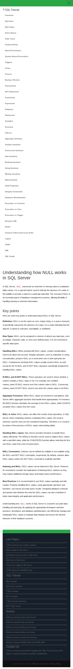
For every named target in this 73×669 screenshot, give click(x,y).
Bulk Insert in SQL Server (15, 560)
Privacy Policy (55, 664)
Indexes (8, 133)
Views (7, 68)
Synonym (9, 127)
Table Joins (10, 39)
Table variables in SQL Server (17, 550)
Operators (9, 21)
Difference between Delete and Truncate (21, 627)
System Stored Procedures (16, 56)
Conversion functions (14, 150)
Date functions (11, 156)
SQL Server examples (14, 586)
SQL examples (11, 581)
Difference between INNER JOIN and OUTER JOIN (25, 642)
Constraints (10, 98)
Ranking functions (13, 162)
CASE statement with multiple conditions (21, 545)
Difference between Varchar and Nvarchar (21, 637)
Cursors (8, 74)
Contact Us (45, 664)
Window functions (12, 174)
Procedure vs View (13, 209)
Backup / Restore (12, 80)
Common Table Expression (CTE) (19, 233)
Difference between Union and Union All (21, 617)
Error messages (12, 596)
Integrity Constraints (14, 192)
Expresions (10, 103)
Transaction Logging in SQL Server (19, 565)
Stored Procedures (13, 50)
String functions (12, 168)
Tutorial (10, 3)
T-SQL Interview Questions (16, 601)
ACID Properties (12, 186)
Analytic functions (13, 145)
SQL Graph (10, 256)
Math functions (11, 180)
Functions (9, 15)
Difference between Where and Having (20, 632)
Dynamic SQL (11, 221)
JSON (7, 245)
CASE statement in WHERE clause (19, 570)
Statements (10, 115)
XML (7, 250)
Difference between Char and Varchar (20, 622)
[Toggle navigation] (69, 3)
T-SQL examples (12, 591)
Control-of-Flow (11, 45)
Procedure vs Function (15, 203)
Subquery (9, 109)
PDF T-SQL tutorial (13, 606)
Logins (8, 239)
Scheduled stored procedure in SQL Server (22, 555)
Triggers (8, 62)
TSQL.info (35, 664)
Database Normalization (15, 197)
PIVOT (7, 227)
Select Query (10, 33)
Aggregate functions (13, 139)
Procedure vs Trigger (14, 215)
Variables (9, 121)
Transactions (10, 86)
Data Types (10, 27)
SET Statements (12, 92)
